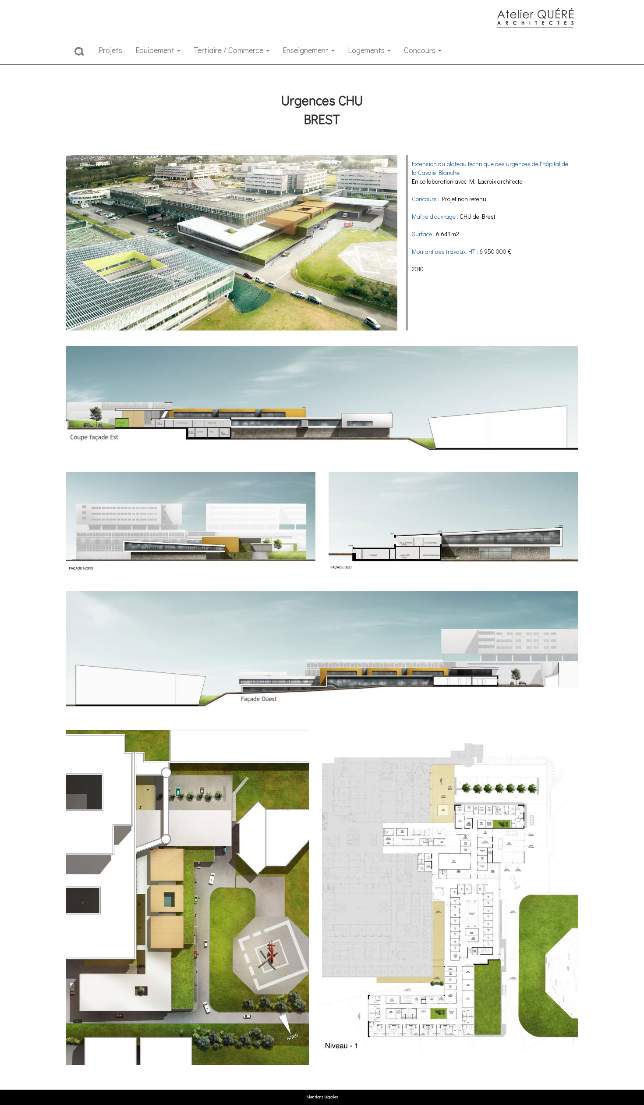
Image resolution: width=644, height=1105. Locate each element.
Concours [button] (420, 50)
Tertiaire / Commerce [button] (229, 50)
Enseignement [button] (306, 50)
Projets (110, 50)
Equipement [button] (155, 50)
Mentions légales (322, 1097)
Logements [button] (367, 50)
